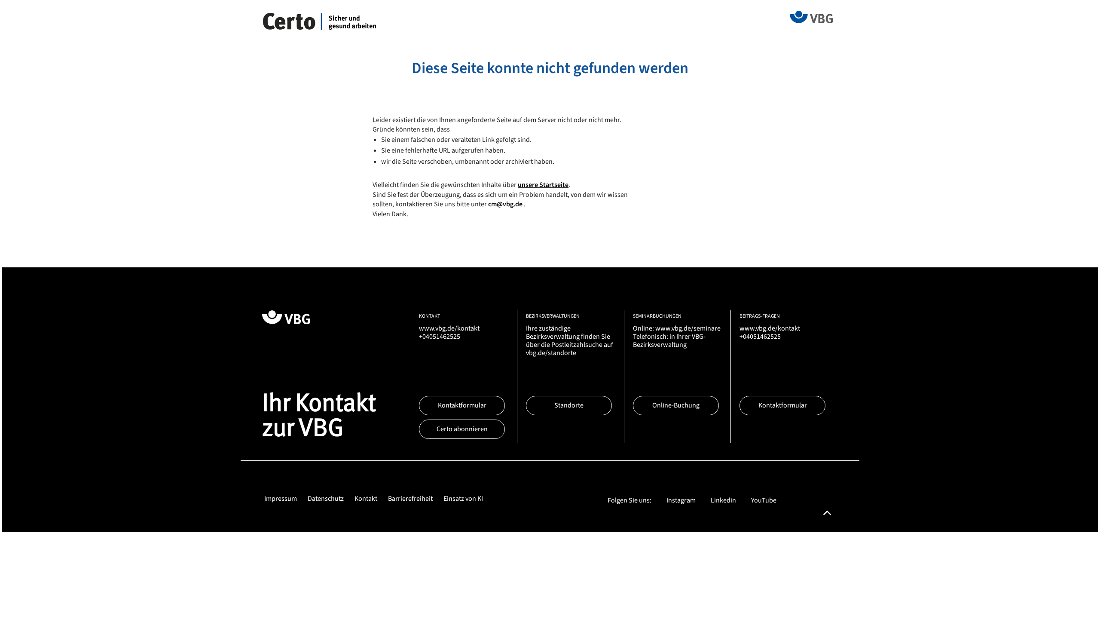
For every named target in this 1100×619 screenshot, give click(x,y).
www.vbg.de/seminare (688, 328)
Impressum (280, 498)
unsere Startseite (543, 185)
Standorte (569, 405)
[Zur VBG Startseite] (811, 16)
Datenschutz (326, 498)
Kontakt (365, 498)
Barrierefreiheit (410, 498)
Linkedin (723, 500)
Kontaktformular (462, 405)
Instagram (681, 500)
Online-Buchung (676, 405)
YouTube (763, 500)
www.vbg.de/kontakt (449, 328)
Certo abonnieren (462, 429)
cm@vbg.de (505, 204)
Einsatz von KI (463, 498)
